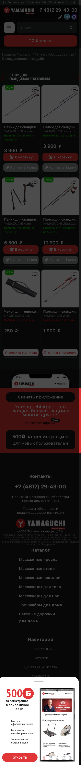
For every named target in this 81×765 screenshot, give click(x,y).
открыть (20, 757)
